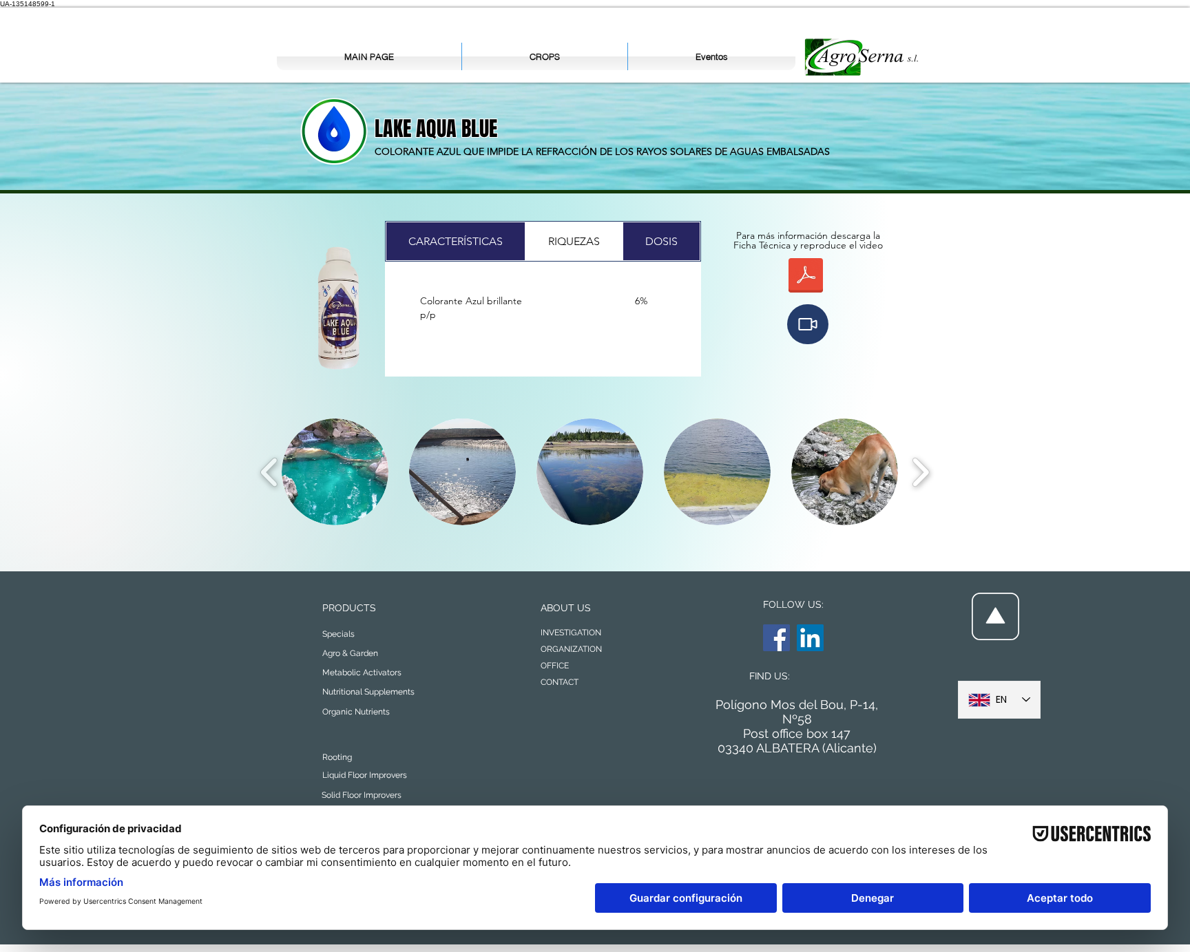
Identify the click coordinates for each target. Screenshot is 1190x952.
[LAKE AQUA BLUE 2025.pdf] (805, 277)
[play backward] (269, 472)
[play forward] (920, 472)
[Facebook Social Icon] (776, 637)
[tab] (455, 241)
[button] (807, 324)
